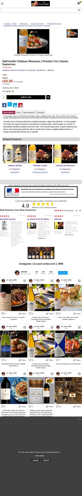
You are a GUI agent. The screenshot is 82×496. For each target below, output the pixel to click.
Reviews (41, 112)
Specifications (29, 112)
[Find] (79, 10)
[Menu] (2, 3)
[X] (10, 104)
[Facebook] (4, 105)
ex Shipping (6, 84)
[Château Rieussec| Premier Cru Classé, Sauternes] (72, 33)
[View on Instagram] (24, 281)
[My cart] (78, 3)
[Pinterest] (20, 105)
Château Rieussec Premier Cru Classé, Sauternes (23, 70)
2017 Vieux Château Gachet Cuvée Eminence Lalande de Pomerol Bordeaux (4, 233)
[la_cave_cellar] (3, 280)
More (18, 112)
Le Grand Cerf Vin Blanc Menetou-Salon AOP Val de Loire (31, 233)
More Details (39, 455)
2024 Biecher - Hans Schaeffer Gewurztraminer (58, 232)
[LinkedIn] (15, 105)
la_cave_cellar (12, 280)
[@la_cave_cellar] (17, 273)
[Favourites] (48, 97)
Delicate (58, 219)
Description (8, 112)
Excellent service (8, 219)
